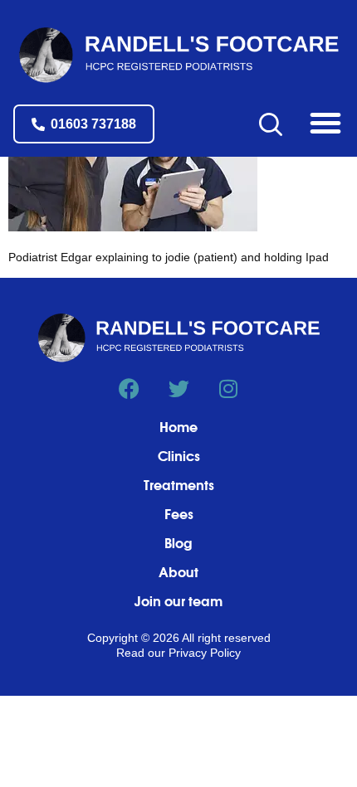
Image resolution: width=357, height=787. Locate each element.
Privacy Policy (205, 652)
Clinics (179, 456)
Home (178, 427)
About (178, 573)
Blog (178, 544)
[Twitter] (179, 388)
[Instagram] (228, 388)
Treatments (179, 486)
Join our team (178, 602)
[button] (325, 123)
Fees (178, 515)
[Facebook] (129, 388)
